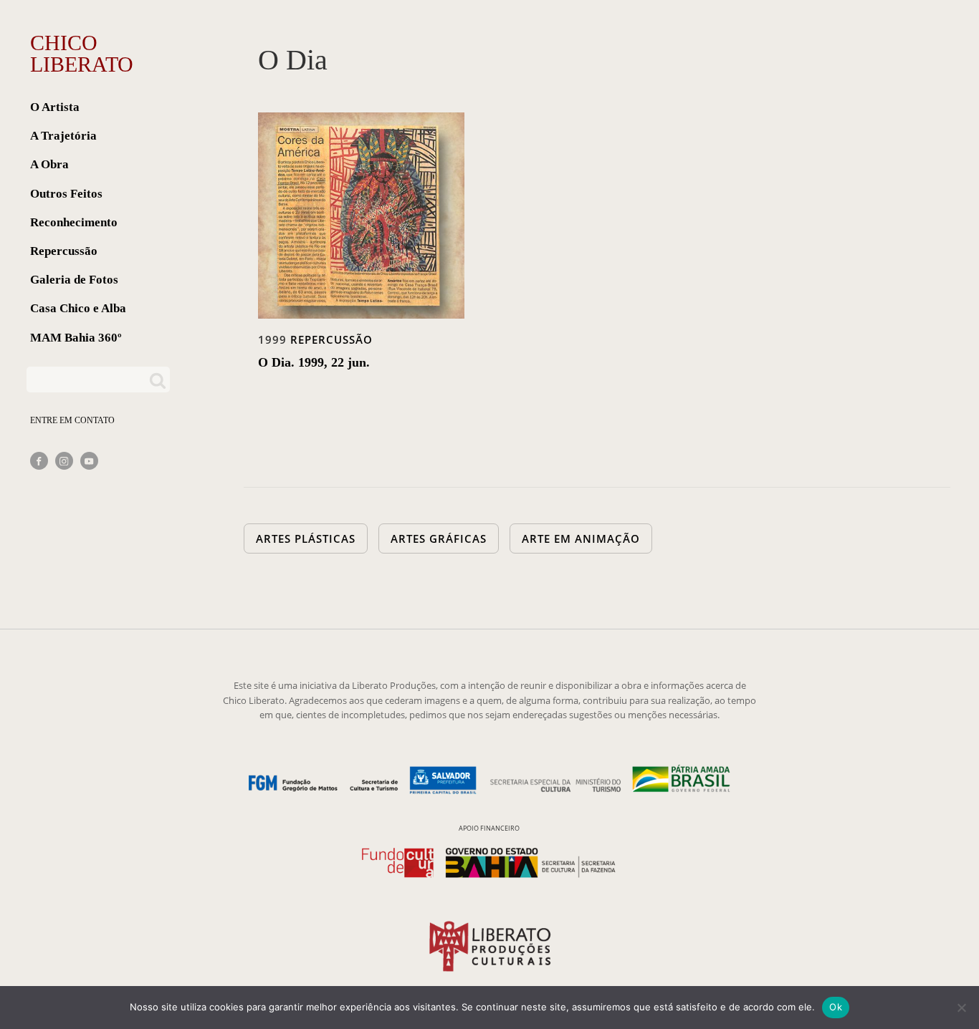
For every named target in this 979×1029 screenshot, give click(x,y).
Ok (835, 1007)
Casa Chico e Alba (78, 308)
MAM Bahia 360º (76, 337)
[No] (961, 1007)
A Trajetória (63, 135)
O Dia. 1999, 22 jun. (314, 362)
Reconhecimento (74, 222)
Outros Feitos (66, 194)
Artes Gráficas (439, 538)
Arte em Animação (581, 538)
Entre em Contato (72, 420)
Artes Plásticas (305, 538)
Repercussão (63, 251)
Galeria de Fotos (74, 279)
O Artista (55, 107)
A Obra (49, 164)
